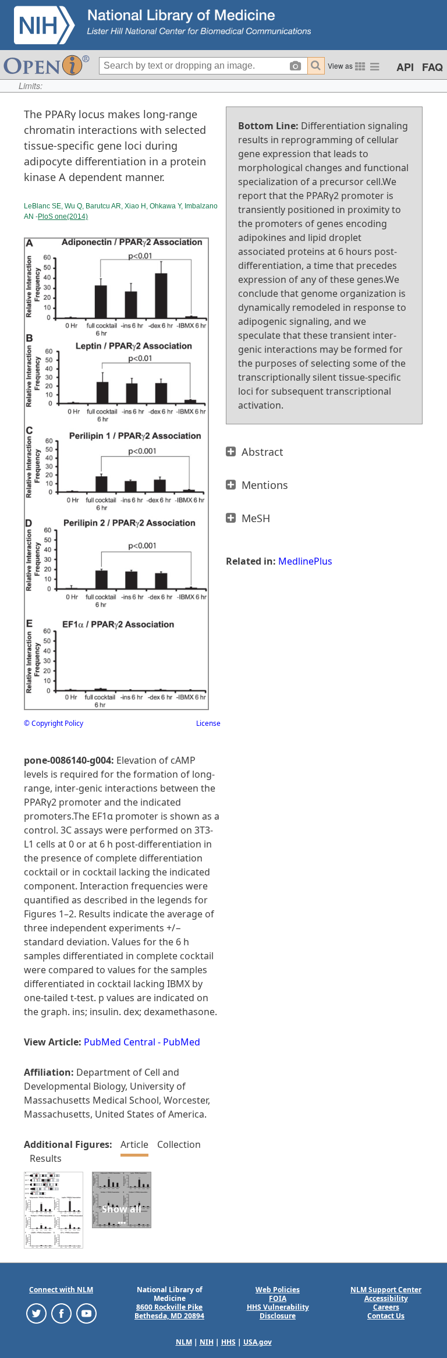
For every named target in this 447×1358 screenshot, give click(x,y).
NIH (207, 1342)
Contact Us (386, 1316)
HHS (228, 1342)
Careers (386, 1307)
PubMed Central (119, 1042)
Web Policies (278, 1290)
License (208, 723)
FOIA (277, 1298)
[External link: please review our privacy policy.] (36, 1313)
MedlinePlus (305, 561)
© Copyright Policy (53, 723)
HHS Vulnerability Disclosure (278, 1311)
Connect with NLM (61, 1290)
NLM (184, 1342)
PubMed (181, 1042)
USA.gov (257, 1342)
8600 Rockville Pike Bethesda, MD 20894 (169, 1311)
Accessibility (386, 1298)
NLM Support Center (385, 1290)
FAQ (432, 67)
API (405, 67)
